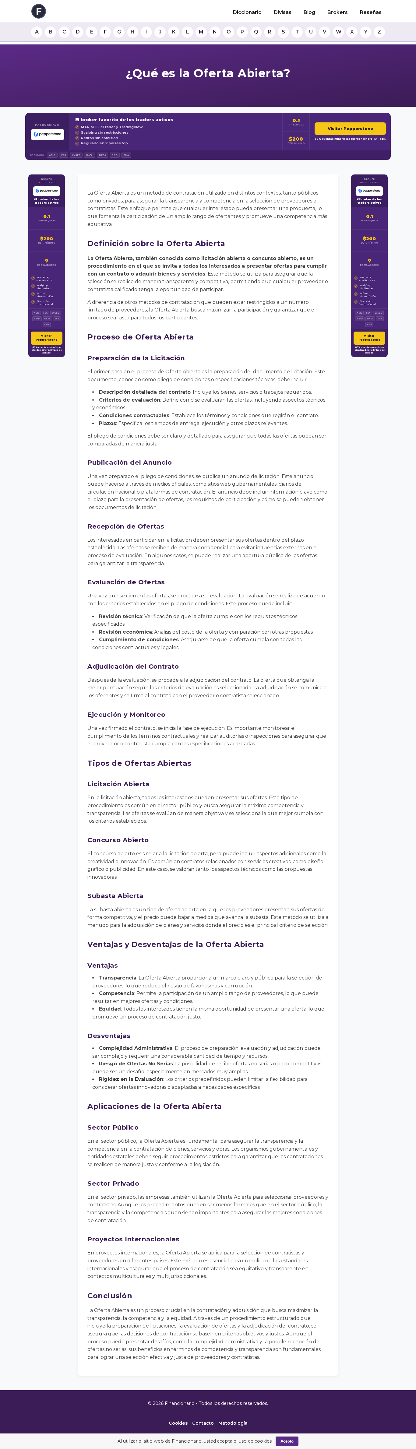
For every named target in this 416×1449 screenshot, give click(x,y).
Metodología (233, 1423)
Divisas (282, 12)
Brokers (337, 12)
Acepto (287, 1441)
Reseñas (371, 12)
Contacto (203, 1423)
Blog (309, 12)
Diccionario (247, 12)
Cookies (178, 1423)
